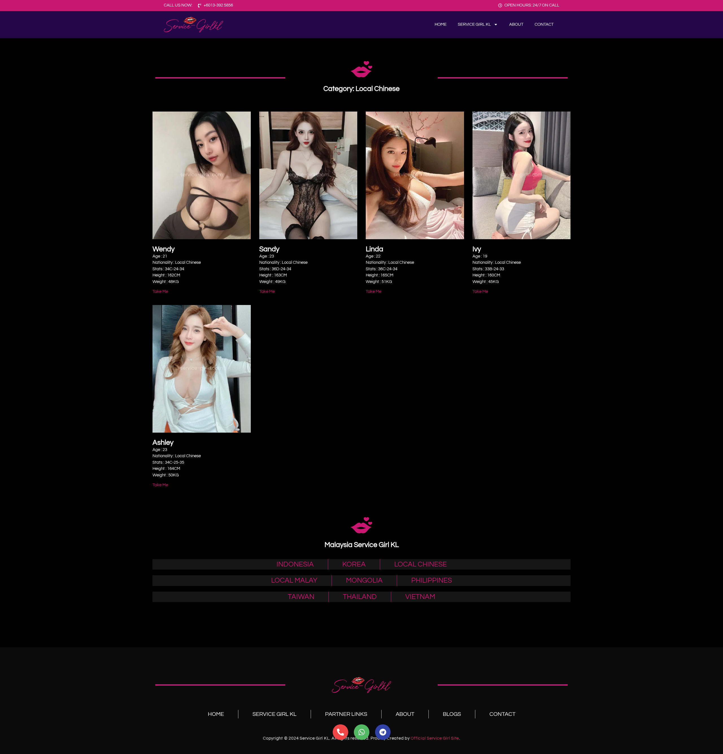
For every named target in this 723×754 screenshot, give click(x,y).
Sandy (269, 249)
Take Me (160, 291)
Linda (374, 249)
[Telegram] (383, 732)
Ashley (163, 442)
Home (441, 24)
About (516, 24)
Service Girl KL (474, 24)
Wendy (164, 249)
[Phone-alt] (340, 732)
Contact (544, 24)
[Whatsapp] (361, 732)
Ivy (476, 249)
